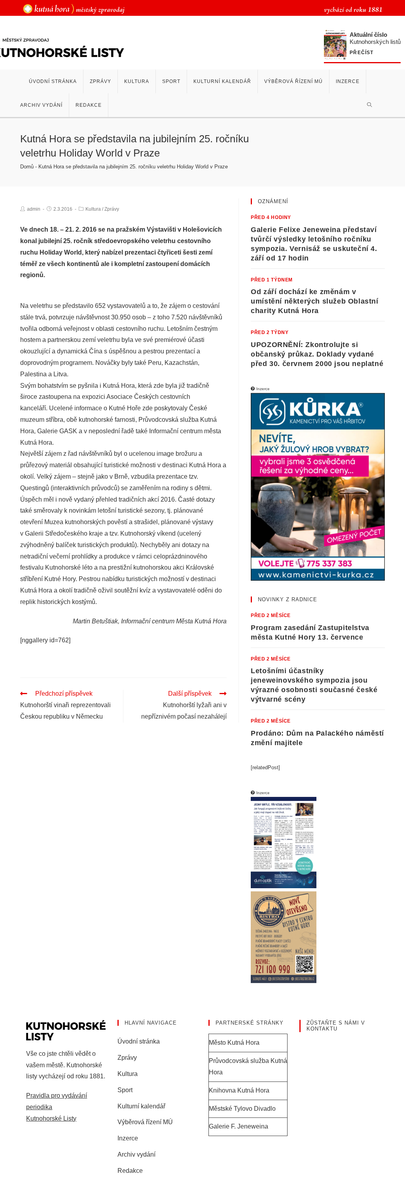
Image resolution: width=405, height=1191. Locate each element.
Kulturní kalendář (141, 1106)
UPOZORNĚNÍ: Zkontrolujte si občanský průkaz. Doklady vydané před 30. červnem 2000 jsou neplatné (317, 354)
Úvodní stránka (138, 1041)
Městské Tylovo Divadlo (242, 1108)
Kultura (93, 209)
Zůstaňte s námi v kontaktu (336, 1026)
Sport (124, 1090)
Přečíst (361, 52)
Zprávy (111, 209)
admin (33, 209)
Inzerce (127, 1138)
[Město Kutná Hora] (74, 8)
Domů (27, 167)
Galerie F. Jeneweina (238, 1126)
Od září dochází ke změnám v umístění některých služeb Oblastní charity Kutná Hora (314, 301)
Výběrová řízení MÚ (145, 1122)
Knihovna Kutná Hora (239, 1090)
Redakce (130, 1170)
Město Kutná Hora (234, 1042)
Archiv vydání (136, 1154)
